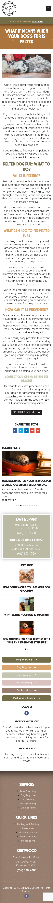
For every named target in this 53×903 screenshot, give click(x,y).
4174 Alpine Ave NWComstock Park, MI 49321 (26, 547)
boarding (11, 396)
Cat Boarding (24, 690)
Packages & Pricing (24, 698)
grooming (22, 91)
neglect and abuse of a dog (28, 138)
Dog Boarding (24, 660)
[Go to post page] (26, 463)
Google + (32, 430)
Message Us (28, 841)
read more (8, 499)
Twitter (21, 430)
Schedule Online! (24, 412)
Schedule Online (28, 833)
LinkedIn (26, 430)
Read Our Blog (28, 837)
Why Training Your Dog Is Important (26, 614)
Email (38, 430)
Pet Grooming (24, 683)
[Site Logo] (9, 8)
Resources (28, 829)
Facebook (15, 430)
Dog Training (24, 675)
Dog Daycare (24, 668)
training (40, 392)
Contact (8, 399)
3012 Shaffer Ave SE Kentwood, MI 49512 (26, 526)
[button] (48, 8)
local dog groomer (35, 351)
